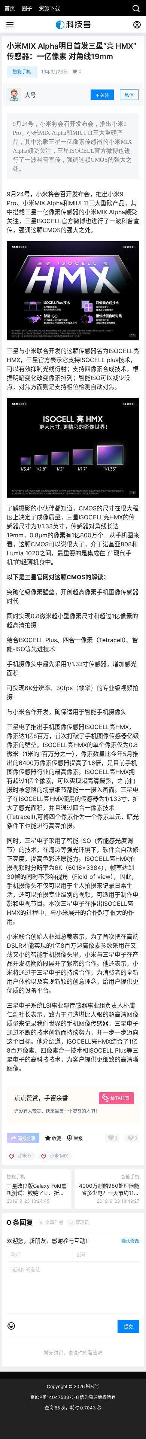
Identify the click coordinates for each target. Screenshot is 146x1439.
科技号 (92, 1386)
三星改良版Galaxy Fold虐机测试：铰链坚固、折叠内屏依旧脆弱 (37, 1193)
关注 (104, 95)
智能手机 (22, 72)
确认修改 (130, 1241)
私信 (129, 95)
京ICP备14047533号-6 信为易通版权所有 (73, 1397)
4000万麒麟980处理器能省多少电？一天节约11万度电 (109, 1193)
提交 (128, 1327)
